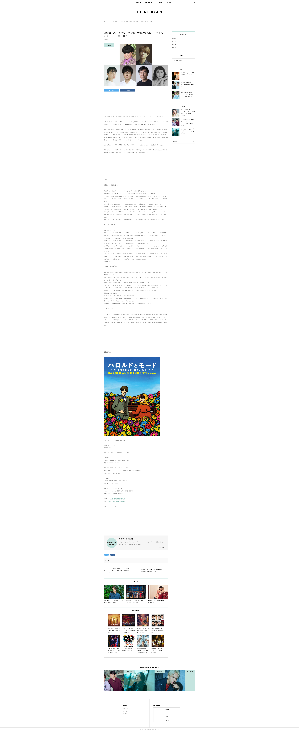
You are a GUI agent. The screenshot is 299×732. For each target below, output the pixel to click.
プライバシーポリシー (127, 716)
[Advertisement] (136, 105)
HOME (129, 2)
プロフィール (160, 547)
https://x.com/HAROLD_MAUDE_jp (116, 501)
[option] (119, 680)
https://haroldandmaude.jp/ (117, 498)
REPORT (169, 2)
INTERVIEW (148, 2)
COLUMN (159, 2)
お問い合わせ (126, 711)
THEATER (138, 2)
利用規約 (125, 713)
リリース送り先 (126, 708)
